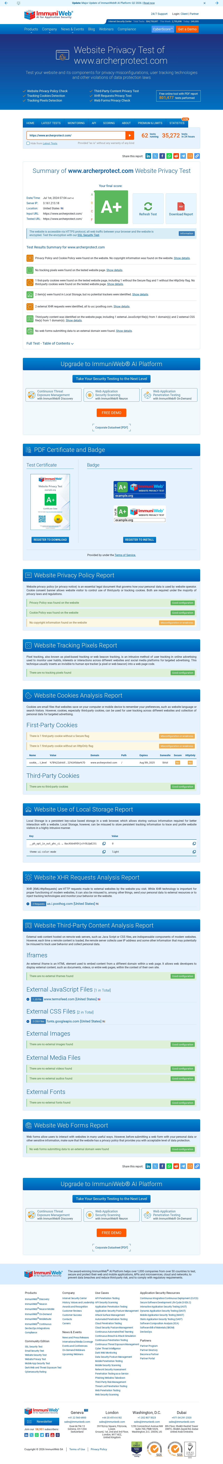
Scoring (109, 123)
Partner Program (149, 1345)
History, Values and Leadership (78, 1302)
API (94, 123)
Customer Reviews (72, 1310)
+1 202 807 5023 (147, 1417)
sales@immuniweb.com (77, 1421)
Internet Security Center (120, 21)
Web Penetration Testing (107, 1390)
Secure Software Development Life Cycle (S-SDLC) (165, 1302)
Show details (182, 258)
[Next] (217, 3)
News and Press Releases (75, 1337)
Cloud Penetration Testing (108, 1323)
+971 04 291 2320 (181, 1417)
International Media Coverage (77, 1341)
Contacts (67, 1319)
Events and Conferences (74, 1345)
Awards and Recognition (75, 1306)
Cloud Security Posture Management (114, 1327)
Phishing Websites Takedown (110, 1377)
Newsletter (44, 1421)
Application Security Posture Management (117, 1310)
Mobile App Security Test (37, 1363)
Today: (186, 21)
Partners (145, 1340)
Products (31, 1293)
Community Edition (37, 1341)
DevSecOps (146, 1331)
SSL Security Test (88, 235)
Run (130, 135)
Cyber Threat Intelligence (108, 1348)
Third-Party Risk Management (110, 1382)
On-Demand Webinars (73, 1350)
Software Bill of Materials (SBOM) (157, 1327)
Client (184, 14)
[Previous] (6, 3)
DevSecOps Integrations (37, 1328)
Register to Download (50, 539)
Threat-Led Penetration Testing (111, 1386)
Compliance (31, 1332)
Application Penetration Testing (111, 1306)
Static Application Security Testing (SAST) (161, 1319)
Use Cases (102, 1293)
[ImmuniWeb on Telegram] (42, 1434)
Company (68, 1293)
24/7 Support (159, 14)
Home (30, 123)
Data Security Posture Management (113, 1356)
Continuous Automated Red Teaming (114, 1331)
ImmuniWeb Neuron (36, 1304)
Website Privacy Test (35, 1359)
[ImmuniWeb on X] (31, 1434)
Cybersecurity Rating (35, 1371)
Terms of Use (77, 1449)
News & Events (72, 1332)
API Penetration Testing (107, 1298)
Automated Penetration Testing (111, 1319)
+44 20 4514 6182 (112, 1417)
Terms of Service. (125, 555)
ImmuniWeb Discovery (37, 1299)
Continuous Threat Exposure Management (117, 1344)
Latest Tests (51, 123)
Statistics (179, 121)
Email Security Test (34, 1350)
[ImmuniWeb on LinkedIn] (26, 1434)
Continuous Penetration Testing (111, 1340)
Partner (194, 14)
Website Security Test (36, 1355)
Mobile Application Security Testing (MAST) (162, 1315)
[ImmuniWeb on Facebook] (47, 1434)
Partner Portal (147, 1358)
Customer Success (72, 1315)
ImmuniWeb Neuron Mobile (39, 1309)
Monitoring (76, 123)
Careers (66, 1323)
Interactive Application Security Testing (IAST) (163, 1306)
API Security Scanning (106, 1302)
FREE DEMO (111, 413)
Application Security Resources (160, 1293)
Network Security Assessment (110, 1369)
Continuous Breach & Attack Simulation (115, 1336)
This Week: (165, 21)
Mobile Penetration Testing (108, 1361)
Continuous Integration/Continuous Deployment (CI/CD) (169, 1298)
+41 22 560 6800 (77, 1417)
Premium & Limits (150, 123)
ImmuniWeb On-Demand (38, 1314)
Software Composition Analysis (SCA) (159, 1323)
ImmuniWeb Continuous (38, 1324)
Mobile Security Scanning (108, 1365)
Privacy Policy (99, 1449)
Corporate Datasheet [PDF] (111, 427)
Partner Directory (149, 1350)
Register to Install (139, 539)
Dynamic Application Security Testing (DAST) (163, 1310)
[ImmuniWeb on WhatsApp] (37, 1434)
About (126, 123)
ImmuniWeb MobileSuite (38, 1319)
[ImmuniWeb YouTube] (52, 1434)
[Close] (204, 3)
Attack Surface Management (110, 1315)
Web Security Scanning (107, 1394)
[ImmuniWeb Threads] (58, 1434)
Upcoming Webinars (72, 1354)
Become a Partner (149, 1354)
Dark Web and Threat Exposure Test (43, 1367)
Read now (149, 3)
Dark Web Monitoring (106, 1352)
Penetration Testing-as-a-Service (111, 1373)
